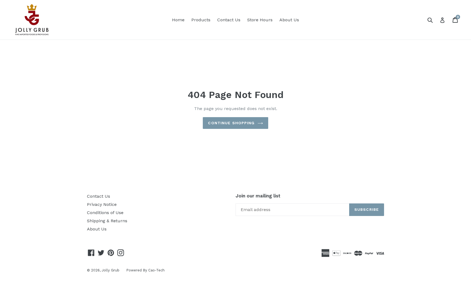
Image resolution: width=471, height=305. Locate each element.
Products (200, 19)
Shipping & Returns (107, 220)
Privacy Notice (102, 204)
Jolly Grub (110, 270)
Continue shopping (231, 123)
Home (178, 19)
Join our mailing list (257, 196)
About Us (289, 19)
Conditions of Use (105, 212)
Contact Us (228, 19)
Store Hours (260, 19)
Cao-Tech (156, 270)
